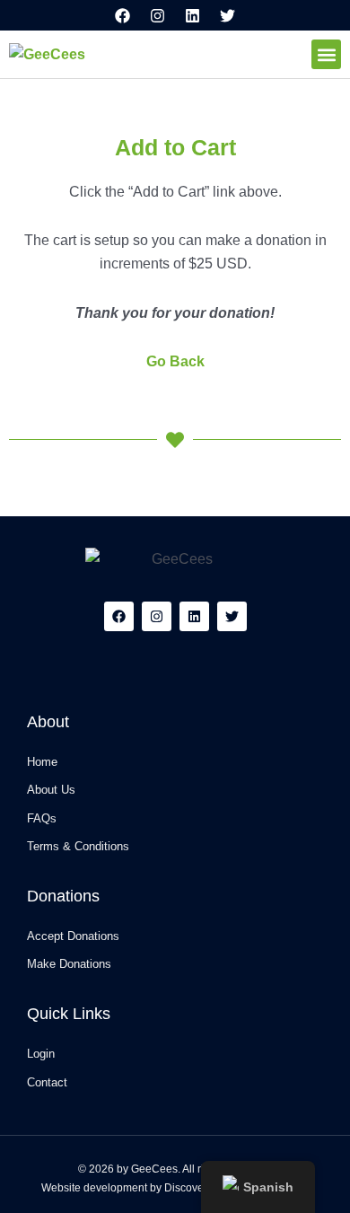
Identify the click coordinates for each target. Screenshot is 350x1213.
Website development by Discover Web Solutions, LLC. (175, 1188)
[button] (326, 54)
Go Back (175, 361)
